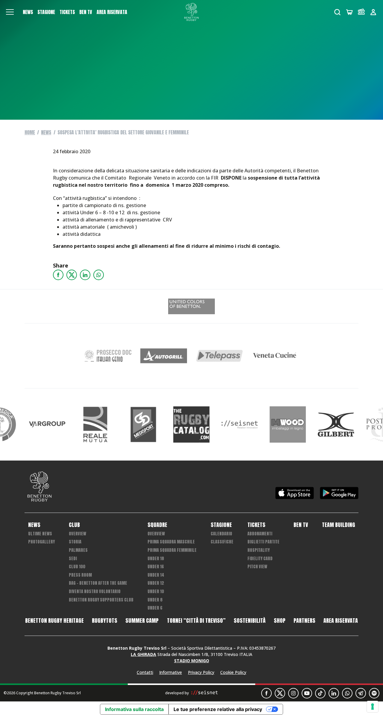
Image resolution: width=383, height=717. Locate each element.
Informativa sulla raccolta (134, 709)
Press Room (80, 575)
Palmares (78, 550)
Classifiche (222, 542)
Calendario (221, 533)
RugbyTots (104, 621)
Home (30, 132)
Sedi (73, 558)
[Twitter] (71, 275)
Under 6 (155, 608)
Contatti (145, 672)
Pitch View (257, 566)
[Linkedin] (85, 275)
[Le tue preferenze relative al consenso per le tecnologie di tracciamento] (372, 706)
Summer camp (142, 621)
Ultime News (40, 533)
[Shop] (349, 12)
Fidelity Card (260, 558)
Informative (170, 672)
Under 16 (156, 566)
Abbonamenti (259, 533)
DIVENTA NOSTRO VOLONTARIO (95, 591)
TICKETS (67, 12)
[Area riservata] (373, 12)
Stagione (46, 12)
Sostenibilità (249, 621)
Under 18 (156, 558)
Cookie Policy (233, 672)
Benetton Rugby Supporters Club (101, 600)
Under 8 (155, 600)
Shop (279, 621)
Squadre (157, 525)
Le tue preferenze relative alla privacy (218, 709)
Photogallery (41, 542)
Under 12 (156, 583)
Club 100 (77, 566)
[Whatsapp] (98, 275)
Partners (304, 621)
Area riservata (112, 12)
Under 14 (156, 575)
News (28, 12)
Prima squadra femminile (172, 550)
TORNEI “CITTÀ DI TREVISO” (196, 621)
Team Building (338, 525)
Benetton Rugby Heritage (54, 621)
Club (74, 525)
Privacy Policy (201, 672)
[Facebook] (58, 275)
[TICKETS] (361, 12)
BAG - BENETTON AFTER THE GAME (98, 583)
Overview (77, 533)
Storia (75, 542)
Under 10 (156, 591)
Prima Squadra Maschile (171, 542)
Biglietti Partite (263, 542)
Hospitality (258, 550)
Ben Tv (85, 12)
